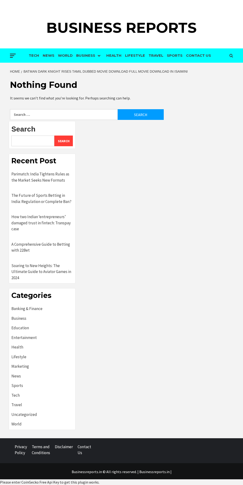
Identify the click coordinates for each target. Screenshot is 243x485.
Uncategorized (24, 414)
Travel (156, 55)
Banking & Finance (26, 308)
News (48, 55)
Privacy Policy (21, 450)
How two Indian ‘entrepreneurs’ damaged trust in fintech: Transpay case (41, 222)
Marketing (20, 366)
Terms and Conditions (41, 450)
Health (114, 55)
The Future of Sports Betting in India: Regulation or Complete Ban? (41, 198)
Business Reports (121, 27)
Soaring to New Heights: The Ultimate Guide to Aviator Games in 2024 (41, 271)
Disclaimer (64, 446)
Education (20, 327)
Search (23, 129)
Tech (34, 55)
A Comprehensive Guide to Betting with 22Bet (40, 247)
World (65, 55)
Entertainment (24, 337)
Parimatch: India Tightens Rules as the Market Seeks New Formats (40, 177)
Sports (174, 55)
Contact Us (198, 55)
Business (85, 55)
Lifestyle (135, 55)
